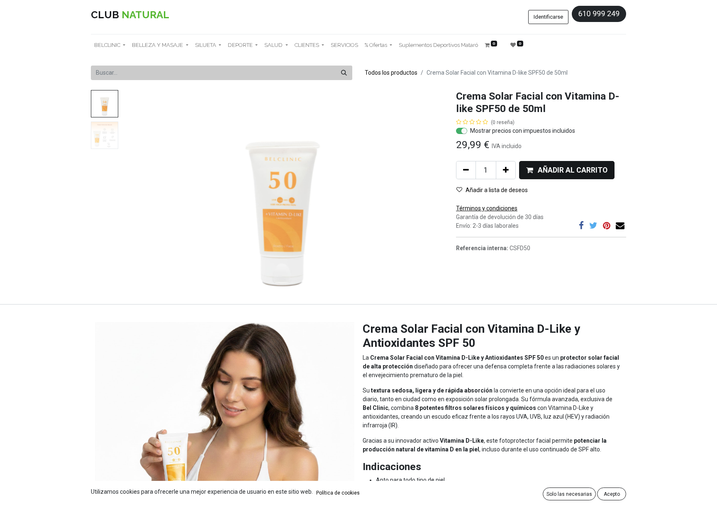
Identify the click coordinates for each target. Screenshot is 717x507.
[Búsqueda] (344, 73)
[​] (581, 225)
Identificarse (548, 17)
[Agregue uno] (506, 170)
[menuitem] (344, 45)
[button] (146, 193)
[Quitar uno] (466, 170)
